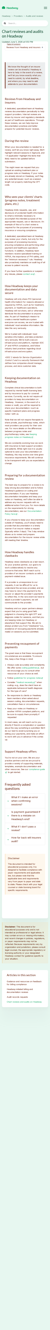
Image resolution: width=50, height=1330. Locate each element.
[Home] (10, 7)
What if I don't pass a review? (23, 828)
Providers (18, 16)
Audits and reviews (34, 16)
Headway (6, 16)
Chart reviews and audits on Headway (24, 1002)
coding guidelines (29, 668)
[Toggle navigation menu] (45, 8)
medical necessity (25, 682)
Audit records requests (17, 997)
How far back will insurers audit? (26, 839)
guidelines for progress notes (27, 678)
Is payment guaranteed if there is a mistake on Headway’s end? (25, 815)
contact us (28, 274)
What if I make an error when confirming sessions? (24, 801)
